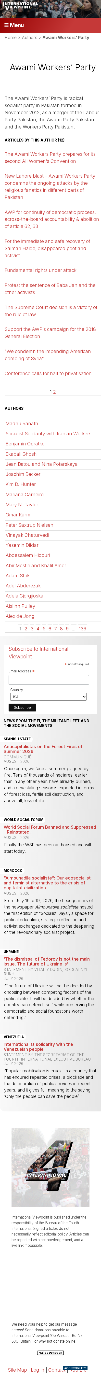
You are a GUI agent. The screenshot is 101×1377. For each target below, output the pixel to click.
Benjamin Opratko (25, 444)
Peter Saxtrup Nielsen (29, 525)
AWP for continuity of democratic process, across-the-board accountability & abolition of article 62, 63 (52, 219)
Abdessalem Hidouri (28, 555)
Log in (37, 1370)
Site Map (17, 1370)
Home (11, 37)
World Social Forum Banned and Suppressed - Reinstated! (50, 829)
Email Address (22, 672)
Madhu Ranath (22, 423)
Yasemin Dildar (22, 545)
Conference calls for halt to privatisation (48, 373)
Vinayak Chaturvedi (27, 535)
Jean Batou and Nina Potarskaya (42, 464)
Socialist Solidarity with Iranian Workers (48, 434)
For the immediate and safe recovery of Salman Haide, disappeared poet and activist (47, 248)
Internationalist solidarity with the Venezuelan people (38, 1046)
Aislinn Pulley (20, 606)
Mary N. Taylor (22, 505)
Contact (56, 1370)
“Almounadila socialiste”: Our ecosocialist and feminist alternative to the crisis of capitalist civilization (47, 882)
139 (82, 629)
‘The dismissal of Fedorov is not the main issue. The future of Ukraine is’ (47, 961)
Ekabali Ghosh (21, 454)
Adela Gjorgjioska (24, 596)
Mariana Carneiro (25, 494)
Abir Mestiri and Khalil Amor (36, 565)
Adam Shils (18, 576)
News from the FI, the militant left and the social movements (46, 723)
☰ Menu (14, 25)
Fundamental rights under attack (40, 270)
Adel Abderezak (23, 586)
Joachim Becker (23, 474)
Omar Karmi (18, 515)
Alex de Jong (20, 616)
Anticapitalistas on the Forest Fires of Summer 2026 (43, 749)
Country (16, 690)
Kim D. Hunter (21, 484)
